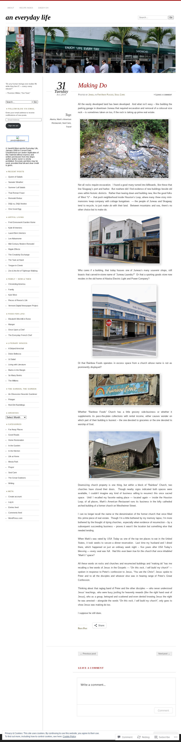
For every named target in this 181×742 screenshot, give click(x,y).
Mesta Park (13, 462)
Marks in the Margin (16, 370)
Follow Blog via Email (21, 109)
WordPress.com (15, 518)
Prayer (11, 467)
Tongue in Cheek (15, 265)
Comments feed (15, 513)
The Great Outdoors (17, 478)
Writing (11, 483)
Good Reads (13, 435)
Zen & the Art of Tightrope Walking (22, 271)
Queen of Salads (15, 177)
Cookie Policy (69, 736)
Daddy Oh (43, 8)
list (19, 140)
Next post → (164, 653)
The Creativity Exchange (19, 255)
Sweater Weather (15, 182)
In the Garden (14, 446)
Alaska (53, 119)
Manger (11, 324)
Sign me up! (13, 126)
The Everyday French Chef (20, 335)
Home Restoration (16, 440)
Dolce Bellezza (14, 354)
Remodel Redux (15, 198)
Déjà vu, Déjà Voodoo (17, 204)
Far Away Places (105, 94)
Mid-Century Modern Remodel (21, 244)
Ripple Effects (14, 249)
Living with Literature (17, 364)
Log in (10, 502)
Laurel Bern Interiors (17, 233)
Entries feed (13, 507)
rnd (16, 140)
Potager (11, 399)
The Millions (13, 381)
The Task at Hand (16, 260)
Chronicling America (16, 284)
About (10, 8)
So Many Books (15, 375)
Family (11, 289)
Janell (91, 94)
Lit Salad (12, 359)
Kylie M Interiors (15, 228)
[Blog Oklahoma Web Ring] (17, 138)
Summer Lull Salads (16, 187)
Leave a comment (164, 94)
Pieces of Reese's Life (17, 300)
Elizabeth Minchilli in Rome (19, 319)
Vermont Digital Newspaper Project (23, 306)
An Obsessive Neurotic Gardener (22, 394)
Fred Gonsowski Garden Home (21, 222)
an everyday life (28, 17)
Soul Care (120, 94)
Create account (15, 496)
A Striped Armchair (16, 348)
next (23, 140)
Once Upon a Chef (16, 330)
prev (12, 140)
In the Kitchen (14, 451)
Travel (68, 127)
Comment (163, 710)
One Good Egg (14, 209)
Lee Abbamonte (15, 238)
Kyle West (12, 295)
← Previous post (88, 653)
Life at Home (13, 456)
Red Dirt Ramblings (16, 405)
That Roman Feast (16, 193)
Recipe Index (26, 8)
